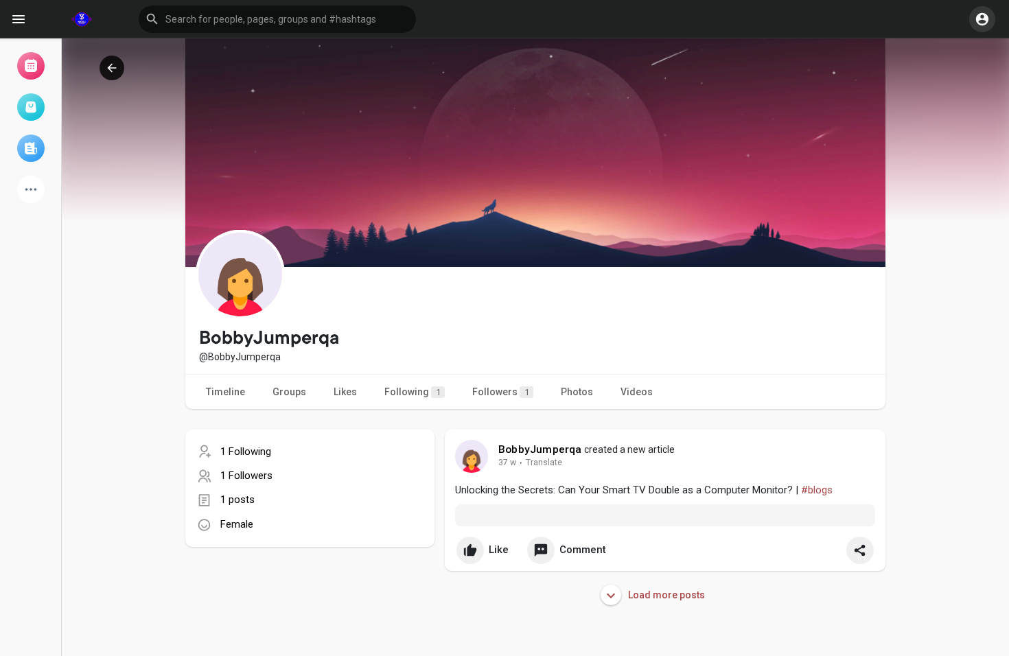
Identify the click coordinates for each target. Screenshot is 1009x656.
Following (412, 391)
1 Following (245, 451)
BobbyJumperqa (540, 449)
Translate (544, 462)
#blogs (817, 490)
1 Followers (246, 475)
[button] (277, 19)
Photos (577, 391)
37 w (507, 462)
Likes (345, 391)
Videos (637, 391)
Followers (500, 391)
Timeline (225, 391)
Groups (289, 391)
